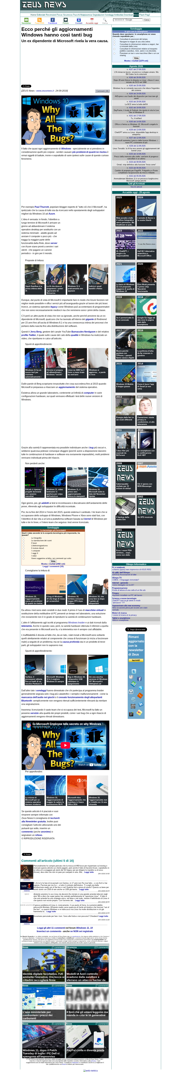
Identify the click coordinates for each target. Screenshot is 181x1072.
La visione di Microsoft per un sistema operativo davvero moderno (33, 801)
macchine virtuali (94, 610)
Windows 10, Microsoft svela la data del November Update (97, 492)
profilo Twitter (28, 335)
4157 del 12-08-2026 (137, 138)
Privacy (115, 593)
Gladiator (26, 880)
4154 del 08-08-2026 (137, 162)
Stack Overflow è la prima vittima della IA (33, 288)
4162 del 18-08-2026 (137, 108)
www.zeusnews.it (45, 91)
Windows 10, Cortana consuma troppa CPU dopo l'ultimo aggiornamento (75, 601)
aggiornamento (67, 387)
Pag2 (147, 15)
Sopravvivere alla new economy (126, 606)
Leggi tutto (89, 872)
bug (91, 447)
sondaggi (41, 690)
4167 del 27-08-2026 (137, 69)
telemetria (26, 626)
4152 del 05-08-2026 (137, 176)
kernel (87, 519)
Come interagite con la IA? (123, 585)
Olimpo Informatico (136, 564)
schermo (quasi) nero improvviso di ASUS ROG (131, 569)
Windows (66, 148)
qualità (74, 335)
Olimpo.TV (117, 578)
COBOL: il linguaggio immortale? (125, 580)
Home (33, 15)
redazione (75, 1062)
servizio (34, 713)
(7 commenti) (58, 947)
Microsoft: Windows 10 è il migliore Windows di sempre (55, 679)
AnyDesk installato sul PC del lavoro (127, 595)
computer (89, 393)
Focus (60, 15)
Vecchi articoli (136, 187)
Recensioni (51, 15)
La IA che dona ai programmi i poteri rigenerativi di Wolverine (55, 289)
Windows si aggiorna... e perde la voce (97, 372)
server (53, 243)
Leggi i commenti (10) (53, 566)
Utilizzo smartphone (120, 620)
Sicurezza (67, 15)
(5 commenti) (58, 1024)
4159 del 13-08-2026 (137, 130)
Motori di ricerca (119, 613)
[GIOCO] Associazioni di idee (124, 575)
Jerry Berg (36, 331)
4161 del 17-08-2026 (137, 116)
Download (128, 15)
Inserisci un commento (49, 931)
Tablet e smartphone (121, 618)
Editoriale (41, 15)
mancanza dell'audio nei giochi (37, 697)
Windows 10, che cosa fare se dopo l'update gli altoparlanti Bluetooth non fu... (97, 601)
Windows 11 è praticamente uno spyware (75, 288)
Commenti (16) (102, 91)
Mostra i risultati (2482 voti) (53, 564)
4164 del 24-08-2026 (137, 94)
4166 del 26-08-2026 (137, 77)
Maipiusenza (86, 15)
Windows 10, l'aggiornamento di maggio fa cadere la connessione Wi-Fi (55, 801)
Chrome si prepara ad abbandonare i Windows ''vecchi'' (55, 372)
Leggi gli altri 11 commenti (51, 928)
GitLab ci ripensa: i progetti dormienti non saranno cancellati (33, 492)
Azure (52, 214)
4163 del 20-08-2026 (137, 102)
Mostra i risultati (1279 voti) (136, 61)
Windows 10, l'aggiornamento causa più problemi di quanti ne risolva (33, 599)
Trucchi (76, 15)
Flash (142, 15)
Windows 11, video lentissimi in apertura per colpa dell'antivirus (55, 492)
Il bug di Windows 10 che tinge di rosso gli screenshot (56, 598)
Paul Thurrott (42, 207)
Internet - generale (120, 583)
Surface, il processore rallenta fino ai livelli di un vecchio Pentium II (33, 680)
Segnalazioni (98, 15)
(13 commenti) (101, 947)
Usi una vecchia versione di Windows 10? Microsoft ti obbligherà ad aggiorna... (98, 681)
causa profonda (71, 642)
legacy (54, 307)
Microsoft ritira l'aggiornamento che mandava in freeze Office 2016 (77, 801)
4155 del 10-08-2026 (137, 154)
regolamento (76, 936)
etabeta (27, 891)
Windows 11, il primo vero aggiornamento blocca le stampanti (76, 492)
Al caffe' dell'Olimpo (121, 572)
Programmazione (119, 588)
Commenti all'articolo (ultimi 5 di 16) (47, 860)
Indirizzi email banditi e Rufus (95, 287)
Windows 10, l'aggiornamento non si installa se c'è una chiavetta (98, 801)
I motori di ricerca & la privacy (124, 615)
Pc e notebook (118, 567)
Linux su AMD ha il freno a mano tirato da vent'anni (76, 372)
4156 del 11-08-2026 (137, 146)
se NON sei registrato (81, 931)
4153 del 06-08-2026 (137, 168)
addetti (45, 503)
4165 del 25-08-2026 (137, 85)
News (136, 15)
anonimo (45, 831)
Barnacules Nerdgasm (83, 331)
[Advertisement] (42, 64)
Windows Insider (76, 622)
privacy (93, 1061)
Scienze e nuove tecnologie (124, 598)
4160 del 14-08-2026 (137, 122)
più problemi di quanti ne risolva (89, 152)
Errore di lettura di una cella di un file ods (129, 590)
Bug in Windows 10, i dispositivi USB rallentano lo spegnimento (76, 680)
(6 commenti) (58, 985)
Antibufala (118, 15)
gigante (90, 319)
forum (64, 1064)
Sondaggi (109, 15)
